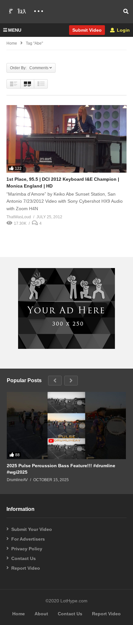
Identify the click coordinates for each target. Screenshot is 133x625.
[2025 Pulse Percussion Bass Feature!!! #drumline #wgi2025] (66, 425)
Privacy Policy (26, 548)
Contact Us (23, 558)
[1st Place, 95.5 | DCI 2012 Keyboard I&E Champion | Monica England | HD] (66, 139)
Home (11, 43)
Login (123, 30)
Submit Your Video (31, 529)
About (41, 613)
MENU (14, 30)
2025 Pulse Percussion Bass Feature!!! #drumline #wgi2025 (61, 469)
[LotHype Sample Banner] (66, 347)
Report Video (25, 568)
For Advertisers (28, 539)
